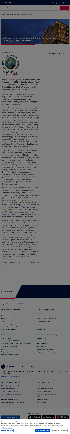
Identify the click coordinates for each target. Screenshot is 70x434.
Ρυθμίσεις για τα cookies (7, 430)
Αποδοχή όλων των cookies (42, 430)
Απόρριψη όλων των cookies (59, 430)
